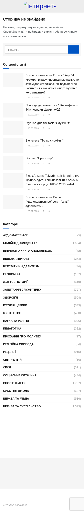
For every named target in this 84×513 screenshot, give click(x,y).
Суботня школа (16, 391)
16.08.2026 (33, 128)
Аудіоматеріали (15, 235)
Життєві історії (15, 282)
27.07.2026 (33, 189)
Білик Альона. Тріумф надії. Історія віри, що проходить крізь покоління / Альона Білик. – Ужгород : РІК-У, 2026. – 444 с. (52, 179)
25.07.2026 (33, 211)
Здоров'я (10, 297)
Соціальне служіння (19, 375)
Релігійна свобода (18, 344)
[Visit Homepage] (42, 6)
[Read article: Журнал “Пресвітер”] (13, 163)
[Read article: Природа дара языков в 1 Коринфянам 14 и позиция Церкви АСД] (13, 110)
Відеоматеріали (16, 258)
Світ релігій (12, 359)
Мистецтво (12, 313)
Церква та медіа (16, 398)
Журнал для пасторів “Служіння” (47, 123)
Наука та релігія (16, 321)
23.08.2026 (33, 97)
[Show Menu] (5, 6)
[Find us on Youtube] (9, 496)
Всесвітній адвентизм (21, 266)
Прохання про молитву (22, 336)
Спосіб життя (14, 383)
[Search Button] (79, 6)
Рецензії (9, 352)
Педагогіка (12, 328)
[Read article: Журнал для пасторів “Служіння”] (13, 128)
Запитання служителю (22, 289)
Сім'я (7, 367)
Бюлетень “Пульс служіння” (44, 140)
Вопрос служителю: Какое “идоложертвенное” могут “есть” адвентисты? (47, 201)
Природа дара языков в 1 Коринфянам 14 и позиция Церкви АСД (51, 107)
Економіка (11, 274)
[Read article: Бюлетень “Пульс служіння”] (13, 145)
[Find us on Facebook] (4, 496)
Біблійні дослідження (20, 243)
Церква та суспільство (22, 406)
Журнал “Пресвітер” (39, 158)
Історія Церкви (15, 305)
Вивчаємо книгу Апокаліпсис (27, 250)
